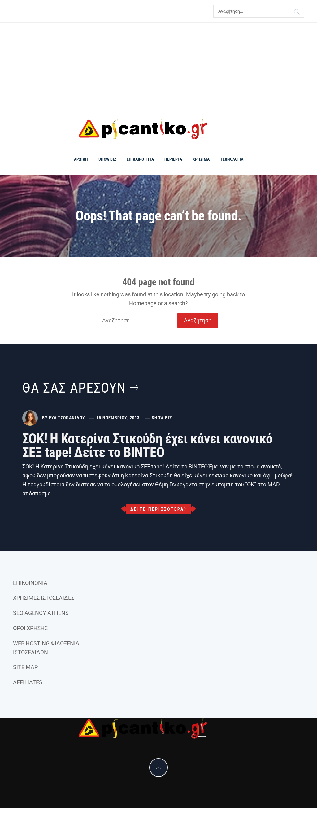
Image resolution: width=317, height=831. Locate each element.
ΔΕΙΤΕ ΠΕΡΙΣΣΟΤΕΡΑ (157, 509)
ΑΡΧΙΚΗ (81, 159)
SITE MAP (25, 667)
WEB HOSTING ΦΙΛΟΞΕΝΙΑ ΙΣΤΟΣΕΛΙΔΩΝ (46, 647)
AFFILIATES (27, 682)
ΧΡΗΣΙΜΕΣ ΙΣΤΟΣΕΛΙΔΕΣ (43, 597)
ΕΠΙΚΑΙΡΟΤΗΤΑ (140, 159)
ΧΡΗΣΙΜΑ (201, 159)
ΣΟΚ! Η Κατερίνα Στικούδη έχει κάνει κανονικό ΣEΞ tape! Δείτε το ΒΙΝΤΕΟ (147, 445)
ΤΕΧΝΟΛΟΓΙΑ (231, 159)
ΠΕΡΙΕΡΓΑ (173, 159)
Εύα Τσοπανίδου (67, 417)
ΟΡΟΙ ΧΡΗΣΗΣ (30, 628)
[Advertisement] (158, 70)
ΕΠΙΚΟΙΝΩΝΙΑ (30, 583)
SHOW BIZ (107, 159)
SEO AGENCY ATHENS (41, 613)
